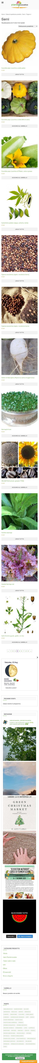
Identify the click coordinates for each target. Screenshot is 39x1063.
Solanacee (20, 1041)
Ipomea (21, 1022)
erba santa (29, 1014)
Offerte (5, 968)
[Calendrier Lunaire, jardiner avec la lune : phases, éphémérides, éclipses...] (11, 674)
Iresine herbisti (9, 1027)
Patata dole (21, 1033)
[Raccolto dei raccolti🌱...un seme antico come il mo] (19, 847)
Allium (26, 1009)
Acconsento (20, 1058)
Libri (4, 965)
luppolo (31, 1027)
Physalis (6, 1035)
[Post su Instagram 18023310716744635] (19, 916)
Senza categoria (8, 976)
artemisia (7, 1011)
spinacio (6, 1044)
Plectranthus (21, 1038)
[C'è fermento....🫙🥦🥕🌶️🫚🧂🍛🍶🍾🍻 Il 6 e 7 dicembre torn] (19, 882)
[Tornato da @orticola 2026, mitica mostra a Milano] (19, 778)
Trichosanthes (30, 1044)
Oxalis (27, 1030)
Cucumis (21, 1014)
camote (6, 1014)
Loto (25, 1027)
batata (21, 1011)
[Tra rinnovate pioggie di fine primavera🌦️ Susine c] (19, 744)
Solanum (28, 1041)
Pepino (29, 1033)
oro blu (20, 1030)
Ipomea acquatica (9, 1025)
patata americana (9, 1033)
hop (27, 1017)
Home (3, 14)
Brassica (27, 1011)
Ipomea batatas (22, 1025)
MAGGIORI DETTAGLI (24, 1056)
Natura (13, 1030)
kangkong (19, 1027)
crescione (13, 1014)
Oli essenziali (7, 972)
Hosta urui (18, 1019)
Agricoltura (18, 1009)
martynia (7, 1030)
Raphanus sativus (9, 1041)
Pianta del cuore (9, 1038)
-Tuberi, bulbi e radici (9, 961)
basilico (14, 1011)
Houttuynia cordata (10, 1022)
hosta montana (8, 1019)
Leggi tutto (19, 74)
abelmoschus (8, 1009)
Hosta (32, 1017)
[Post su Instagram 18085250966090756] (19, 813)
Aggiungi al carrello (19, 126)
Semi (23, 14)
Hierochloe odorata (17, 1017)
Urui (5, 1046)
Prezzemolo (31, 1038)
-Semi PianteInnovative (10, 957)
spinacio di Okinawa (17, 1044)
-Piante (5, 953)
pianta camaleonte (17, 1035)
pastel (33, 1030)
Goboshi (6, 1017)
